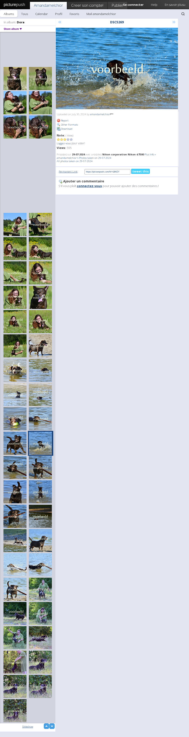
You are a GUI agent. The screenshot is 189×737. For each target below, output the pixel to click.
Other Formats (69, 124)
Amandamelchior (48, 5)
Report (64, 120)
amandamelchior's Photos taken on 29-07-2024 (84, 158)
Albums (9, 14)
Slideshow (27, 726)
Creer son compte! (87, 5)
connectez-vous (89, 186)
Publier (117, 5)
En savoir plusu (175, 5)
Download (66, 128)
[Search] (183, 14)
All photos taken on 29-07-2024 (74, 161)
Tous (24, 14)
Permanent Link (68, 171)
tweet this (140, 171)
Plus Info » (150, 154)
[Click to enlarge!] (117, 68)
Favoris (74, 14)
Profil (58, 14)
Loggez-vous (64, 143)
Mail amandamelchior (101, 14)
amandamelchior (100, 114)
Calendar (41, 14)
